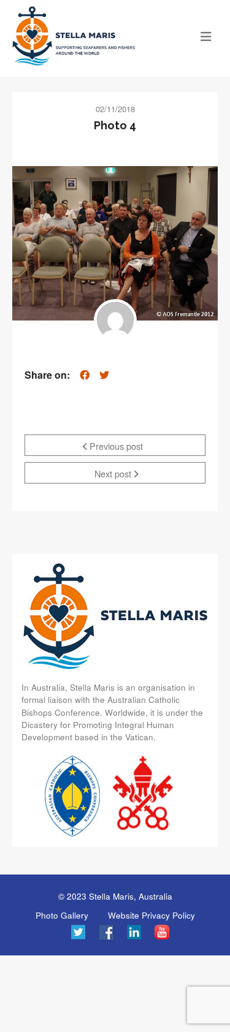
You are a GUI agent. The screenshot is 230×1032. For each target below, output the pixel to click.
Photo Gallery (62, 915)
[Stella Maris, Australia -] (89, 36)
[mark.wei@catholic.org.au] (115, 320)
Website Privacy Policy (151, 915)
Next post (114, 473)
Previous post (115, 445)
